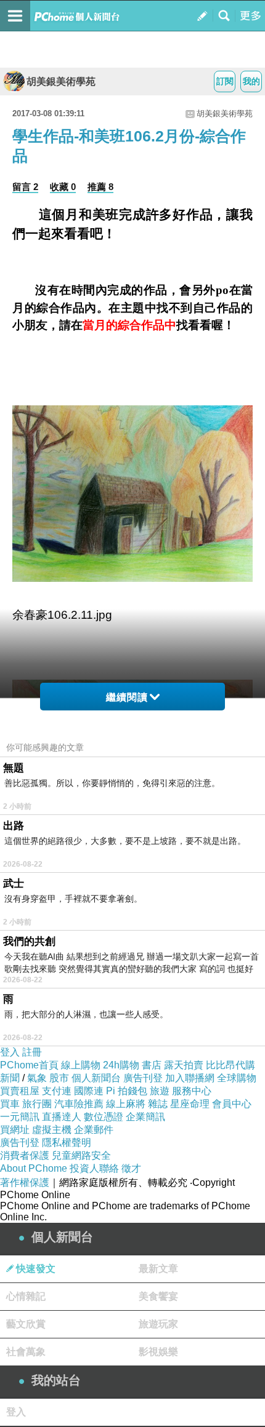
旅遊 (159, 1091)
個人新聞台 (96, 1078)
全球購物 (236, 1078)
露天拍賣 (183, 1065)
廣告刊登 (143, 1078)
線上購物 (80, 1065)
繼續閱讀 (127, 697)
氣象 (37, 1078)
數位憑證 (103, 1116)
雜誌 (158, 1104)
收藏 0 (63, 186)
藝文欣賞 (26, 1324)
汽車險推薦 (79, 1104)
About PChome (33, 1168)
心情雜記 (26, 1296)
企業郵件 (93, 1129)
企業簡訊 (145, 1116)
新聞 (10, 1078)
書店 (151, 1065)
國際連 (89, 1091)
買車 (10, 1104)
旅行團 (37, 1104)
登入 (10, 1052)
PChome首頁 (29, 1065)
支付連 (56, 1091)
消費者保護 (24, 1155)
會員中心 (231, 1104)
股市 (59, 1078)
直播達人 (61, 1116)
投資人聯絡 (94, 1168)
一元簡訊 (19, 1116)
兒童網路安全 (81, 1155)
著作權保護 (24, 1182)
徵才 (131, 1168)
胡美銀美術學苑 (61, 81)
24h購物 (121, 1065)
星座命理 (190, 1104)
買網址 (15, 1129)
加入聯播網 (189, 1078)
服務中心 (191, 1091)
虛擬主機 (51, 1129)
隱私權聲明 (66, 1142)
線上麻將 (125, 1104)
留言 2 (25, 186)
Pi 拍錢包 (126, 1091)
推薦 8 (100, 186)
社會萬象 (26, 1351)
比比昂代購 (230, 1065)
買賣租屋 (19, 1091)
